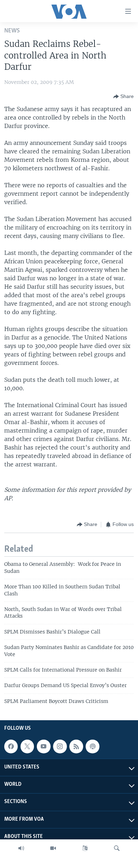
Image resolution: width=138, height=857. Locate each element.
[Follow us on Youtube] (43, 746)
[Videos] (53, 848)
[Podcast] (92, 746)
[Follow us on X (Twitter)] (27, 746)
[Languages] (85, 848)
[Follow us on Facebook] (11, 746)
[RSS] (76, 746)
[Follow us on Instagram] (60, 746)
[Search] (116, 848)
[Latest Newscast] (21, 848)
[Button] (123, 96)
